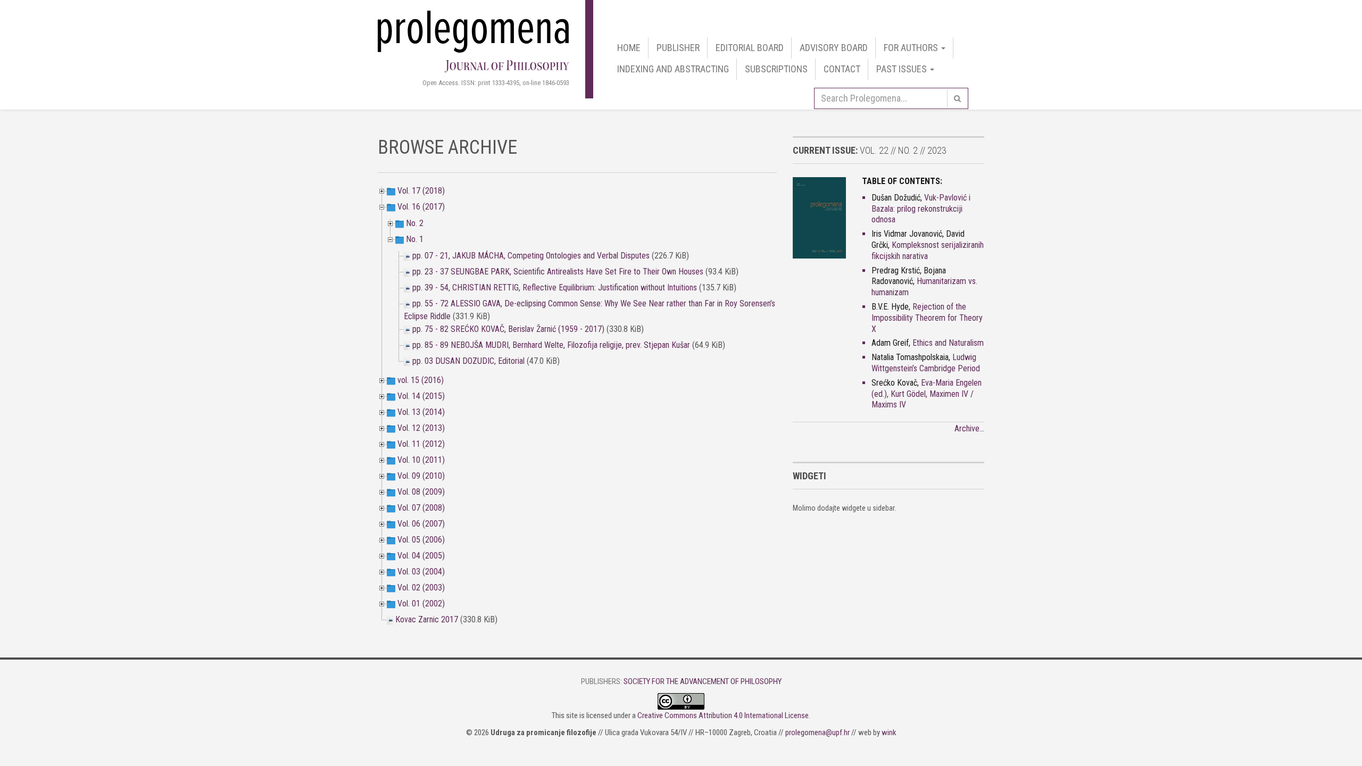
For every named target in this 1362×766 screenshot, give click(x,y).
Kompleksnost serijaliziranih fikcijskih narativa (927, 250)
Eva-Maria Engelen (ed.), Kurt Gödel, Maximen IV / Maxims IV (926, 394)
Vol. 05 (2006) (421, 540)
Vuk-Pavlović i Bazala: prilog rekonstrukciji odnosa (920, 209)
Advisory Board (834, 47)
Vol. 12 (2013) (421, 428)
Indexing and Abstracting (673, 68)
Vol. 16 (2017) (421, 207)
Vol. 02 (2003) (421, 587)
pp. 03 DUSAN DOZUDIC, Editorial (468, 361)
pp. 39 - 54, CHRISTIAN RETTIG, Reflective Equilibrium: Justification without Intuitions (555, 287)
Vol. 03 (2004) (421, 572)
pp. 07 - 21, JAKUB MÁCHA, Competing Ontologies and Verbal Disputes (531, 256)
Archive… (969, 428)
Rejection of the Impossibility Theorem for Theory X (927, 318)
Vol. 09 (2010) (421, 476)
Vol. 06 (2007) (421, 524)
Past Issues (902, 68)
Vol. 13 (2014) (421, 412)
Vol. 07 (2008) (421, 508)
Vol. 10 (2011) (421, 460)
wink (889, 732)
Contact (842, 68)
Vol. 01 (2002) (421, 603)
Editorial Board (750, 47)
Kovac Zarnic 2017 (426, 619)
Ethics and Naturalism (948, 343)
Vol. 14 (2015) (421, 396)
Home (629, 47)
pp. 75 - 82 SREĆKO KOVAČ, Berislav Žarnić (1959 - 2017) (509, 329)
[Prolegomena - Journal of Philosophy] (473, 40)
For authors (912, 47)
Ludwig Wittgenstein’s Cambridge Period (925, 362)
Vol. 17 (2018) (421, 191)
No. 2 (414, 223)
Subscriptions (776, 68)
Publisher (678, 47)
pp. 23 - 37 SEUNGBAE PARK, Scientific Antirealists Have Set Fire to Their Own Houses (557, 272)
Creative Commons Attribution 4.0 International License (723, 715)
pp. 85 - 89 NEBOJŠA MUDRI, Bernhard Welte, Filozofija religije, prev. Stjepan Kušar (551, 345)
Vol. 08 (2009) (421, 492)
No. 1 (414, 239)
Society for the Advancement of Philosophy (703, 681)
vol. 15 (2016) (420, 380)
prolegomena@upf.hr (817, 732)
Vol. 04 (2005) (421, 556)
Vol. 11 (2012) (421, 444)
